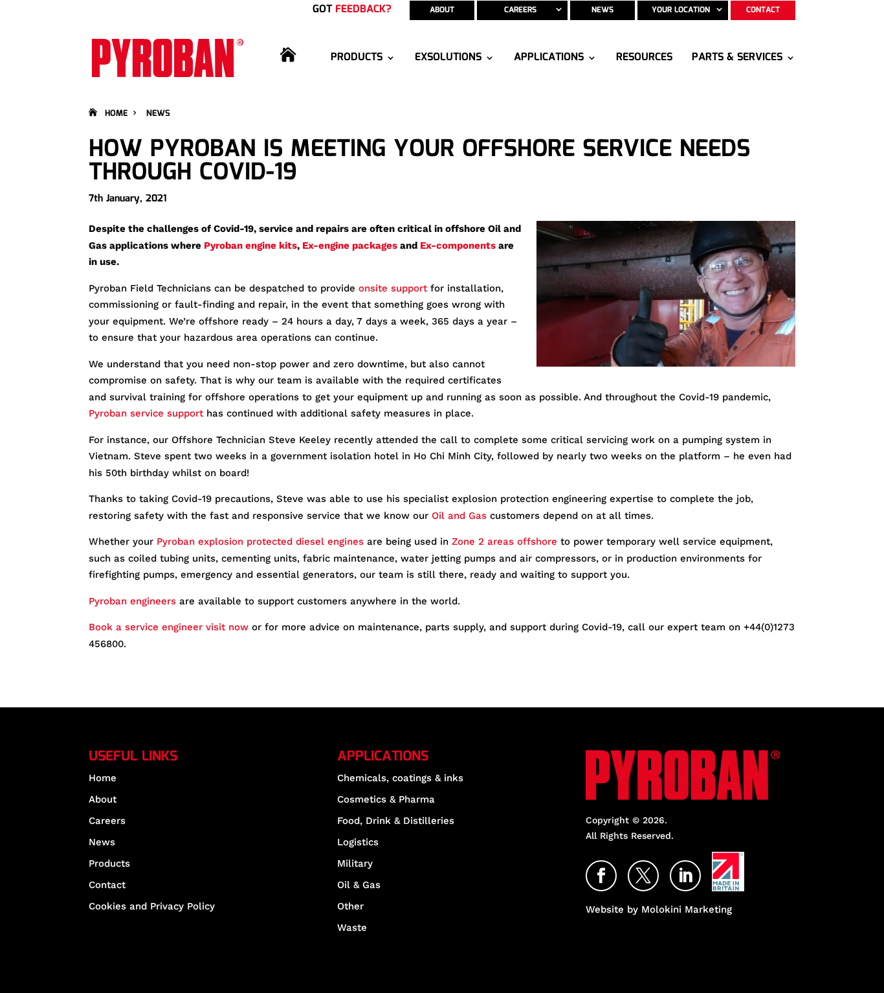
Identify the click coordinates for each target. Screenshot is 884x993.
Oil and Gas (459, 515)
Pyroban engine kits (250, 245)
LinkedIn (700, 869)
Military (355, 863)
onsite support (393, 288)
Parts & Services (737, 57)
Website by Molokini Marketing (659, 909)
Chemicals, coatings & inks (400, 778)
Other (350, 906)
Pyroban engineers (132, 601)
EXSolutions (448, 57)
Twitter (658, 869)
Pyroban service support (146, 413)
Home (295, 69)
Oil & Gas (359, 885)
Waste (352, 927)
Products (356, 57)
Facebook (616, 869)
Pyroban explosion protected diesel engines (258, 541)
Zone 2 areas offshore (504, 541)
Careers (520, 10)
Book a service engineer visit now (169, 627)
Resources (644, 57)
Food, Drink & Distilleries (395, 821)
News (602, 10)
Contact (763, 10)
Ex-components (458, 245)
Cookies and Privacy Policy (152, 906)
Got (352, 9)
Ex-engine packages (349, 245)
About (442, 10)
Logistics (358, 842)
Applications (549, 57)
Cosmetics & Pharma (386, 799)
